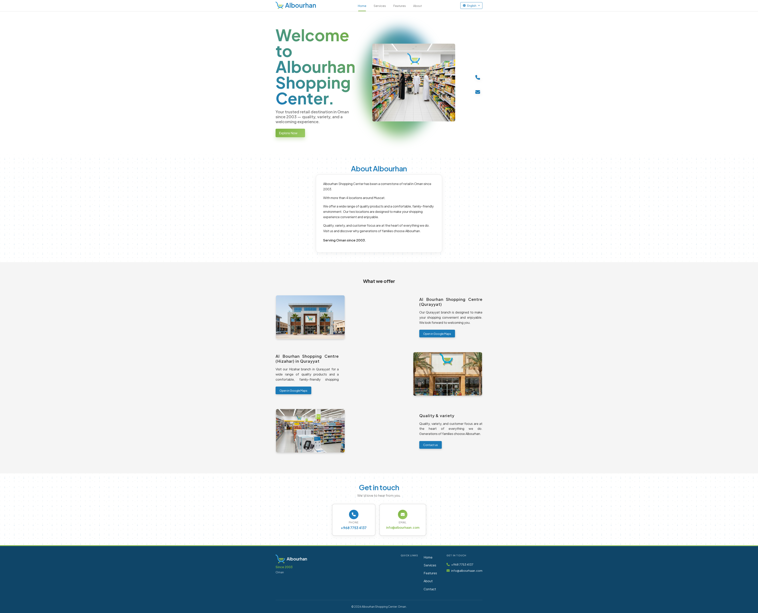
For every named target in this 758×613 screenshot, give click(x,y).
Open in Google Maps (437, 333)
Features (399, 6)
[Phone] (477, 77)
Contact (430, 589)
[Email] (477, 91)
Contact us (430, 445)
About (417, 6)
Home (362, 6)
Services (380, 6)
